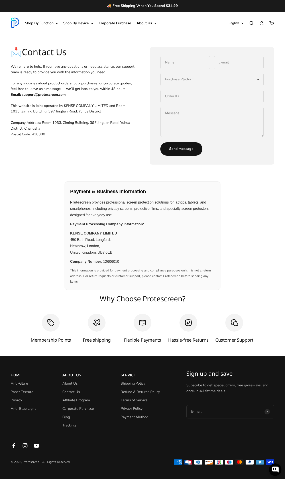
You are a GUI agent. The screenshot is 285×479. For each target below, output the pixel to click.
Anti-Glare (19, 383)
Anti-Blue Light (23, 408)
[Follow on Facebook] (14, 446)
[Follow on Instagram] (25, 446)
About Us (144, 23)
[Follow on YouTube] (36, 446)
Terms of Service (134, 400)
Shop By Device (76, 23)
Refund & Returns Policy (140, 391)
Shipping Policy (133, 383)
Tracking (69, 425)
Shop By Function (39, 23)
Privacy (16, 400)
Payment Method (134, 417)
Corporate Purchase (115, 23)
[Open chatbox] (275, 469)
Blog (66, 417)
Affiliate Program (76, 400)
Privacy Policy (131, 408)
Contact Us (71, 391)
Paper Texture (22, 391)
